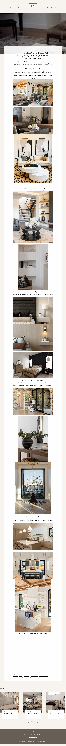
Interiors (39, 64)
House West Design (28, 741)
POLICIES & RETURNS (43, 741)
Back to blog (33, 721)
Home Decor (6, 711)
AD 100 (42, 64)
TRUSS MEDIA (38, 741)
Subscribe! (39, 734)
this (35, 387)
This (48, 75)
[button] (12, 7)
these (25, 190)
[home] (33, 7)
